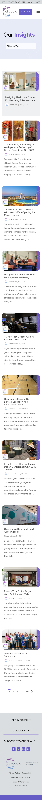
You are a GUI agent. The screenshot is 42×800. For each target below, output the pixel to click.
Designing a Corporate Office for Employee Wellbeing (19, 276)
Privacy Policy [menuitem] (14, 773)
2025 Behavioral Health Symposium (16, 655)
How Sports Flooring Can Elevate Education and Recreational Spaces (17, 402)
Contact (25, 11)
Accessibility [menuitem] (27, 773)
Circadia (12, 105)
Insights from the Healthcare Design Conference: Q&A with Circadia (20, 467)
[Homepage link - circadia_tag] (21, 768)
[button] (38, 10)
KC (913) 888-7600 (11, 2)
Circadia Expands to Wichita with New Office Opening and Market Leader (20, 212)
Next (28, 691)
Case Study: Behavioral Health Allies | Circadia (19, 530)
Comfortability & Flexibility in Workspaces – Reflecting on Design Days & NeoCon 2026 (19, 147)
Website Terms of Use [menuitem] (20, 777)
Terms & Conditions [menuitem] (20, 782)
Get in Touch (19, 720)
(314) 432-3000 (33, 2)
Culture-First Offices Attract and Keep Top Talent (19, 338)
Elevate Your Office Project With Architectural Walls (18, 592)
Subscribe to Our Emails (19, 741)
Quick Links (20, 730)
